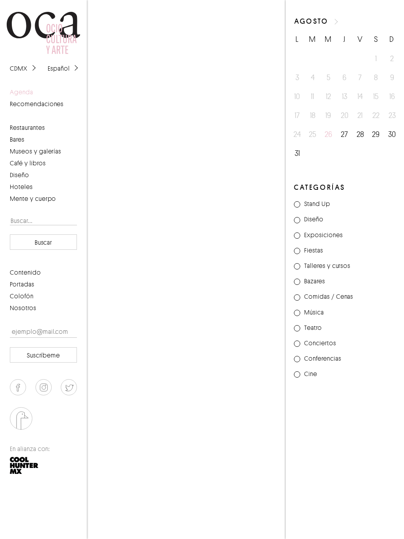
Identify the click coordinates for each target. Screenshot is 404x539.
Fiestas (313, 250)
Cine (310, 374)
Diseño (19, 175)
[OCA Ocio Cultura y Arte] (43, 25)
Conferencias (322, 358)
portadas (22, 284)
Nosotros (23, 308)
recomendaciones (37, 104)
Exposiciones (323, 235)
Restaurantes (27, 127)
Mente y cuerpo (33, 198)
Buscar (43, 242)
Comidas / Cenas (328, 296)
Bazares (314, 281)
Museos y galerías (35, 151)
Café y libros (28, 163)
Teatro (313, 327)
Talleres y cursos (327, 266)
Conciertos (320, 343)
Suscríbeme (43, 355)
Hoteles (21, 187)
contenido (25, 272)
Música (314, 312)
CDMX (19, 68)
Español (59, 68)
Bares (17, 139)
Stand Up (317, 204)
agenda (21, 92)
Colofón (22, 296)
